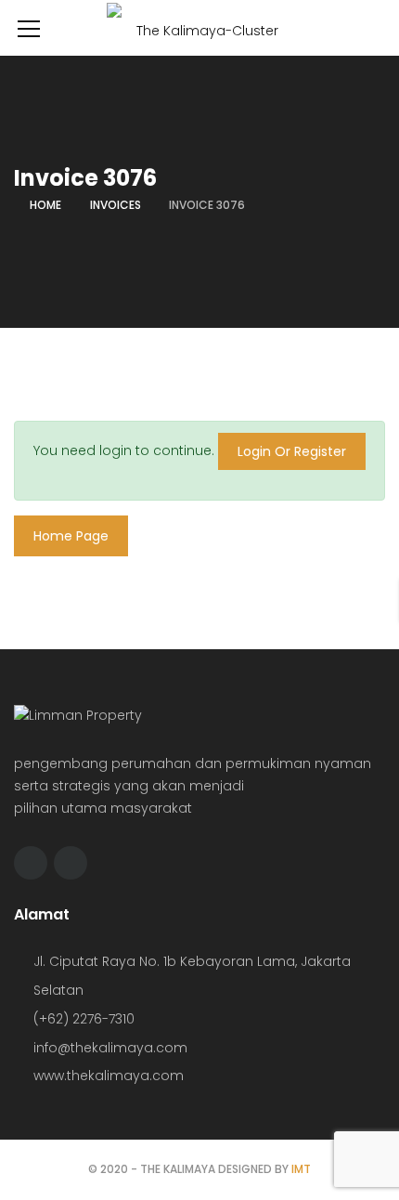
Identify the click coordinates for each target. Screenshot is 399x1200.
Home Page (71, 536)
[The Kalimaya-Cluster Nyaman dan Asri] (199, 36)
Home (45, 205)
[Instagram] (70, 863)
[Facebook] (30, 863)
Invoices (115, 205)
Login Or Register (292, 451)
